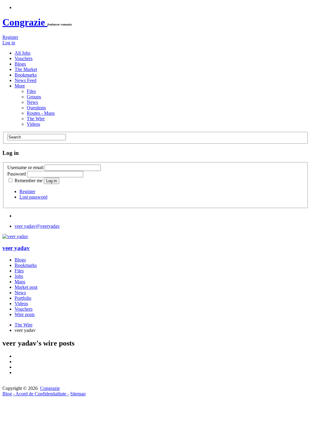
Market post (26, 287)
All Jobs (22, 53)
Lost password (33, 197)
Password (16, 173)
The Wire (36, 118)
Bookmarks (26, 74)
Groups (34, 96)
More (20, 85)
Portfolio (23, 298)
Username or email (25, 167)
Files (31, 91)
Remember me (28, 180)
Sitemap (78, 393)
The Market (26, 69)
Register (10, 37)
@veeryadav (37, 226)
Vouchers (23, 58)
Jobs (19, 276)
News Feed (25, 80)
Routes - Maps (41, 113)
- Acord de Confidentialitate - (41, 393)
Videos (33, 124)
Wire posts (25, 314)
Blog (7, 393)
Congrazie (24, 22)
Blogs (20, 64)
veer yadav (16, 248)
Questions (36, 107)
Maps (20, 281)
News (32, 102)
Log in (8, 42)
